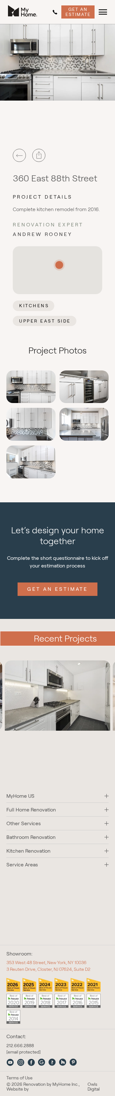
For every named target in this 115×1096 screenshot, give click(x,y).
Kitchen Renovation (28, 851)
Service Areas (22, 864)
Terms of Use (19, 1078)
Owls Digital (94, 1087)
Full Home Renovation (31, 809)
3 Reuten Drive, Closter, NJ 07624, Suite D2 (48, 969)
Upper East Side (45, 320)
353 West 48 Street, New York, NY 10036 (46, 962)
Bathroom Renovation (31, 837)
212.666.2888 (56, 12)
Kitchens (34, 305)
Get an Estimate (78, 12)
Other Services (23, 823)
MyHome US (20, 796)
